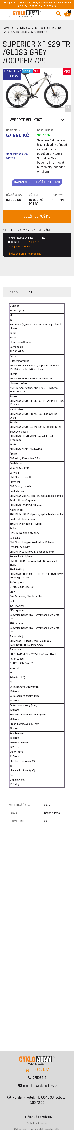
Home (6, 28)
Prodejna (8, 2)
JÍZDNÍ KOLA (22, 28)
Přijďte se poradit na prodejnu (24, 253)
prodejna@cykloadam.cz (21, 246)
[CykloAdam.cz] (27, 13)
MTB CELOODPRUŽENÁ (48, 28)
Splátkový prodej (37, 1123)
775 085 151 (50, 6)
